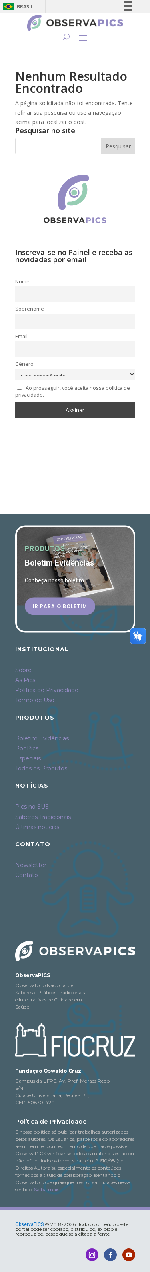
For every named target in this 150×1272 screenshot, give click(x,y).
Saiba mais (46, 1189)
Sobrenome (29, 308)
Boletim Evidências (42, 738)
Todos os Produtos (41, 768)
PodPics (26, 748)
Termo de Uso (34, 700)
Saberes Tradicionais (43, 817)
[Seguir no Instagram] (92, 1254)
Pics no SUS (32, 806)
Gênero (24, 364)
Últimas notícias (37, 827)
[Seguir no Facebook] (110, 1254)
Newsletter (30, 865)
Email (21, 336)
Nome (22, 281)
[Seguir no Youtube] (128, 1254)
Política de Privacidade (46, 690)
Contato (26, 875)
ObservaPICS (29, 1224)
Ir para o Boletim (60, 606)
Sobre (23, 670)
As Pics (25, 680)
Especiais (28, 758)
